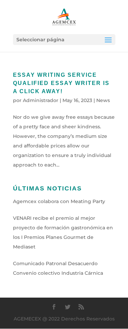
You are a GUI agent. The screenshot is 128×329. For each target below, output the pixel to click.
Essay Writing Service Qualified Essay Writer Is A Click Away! (61, 83)
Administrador (40, 100)
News (103, 100)
